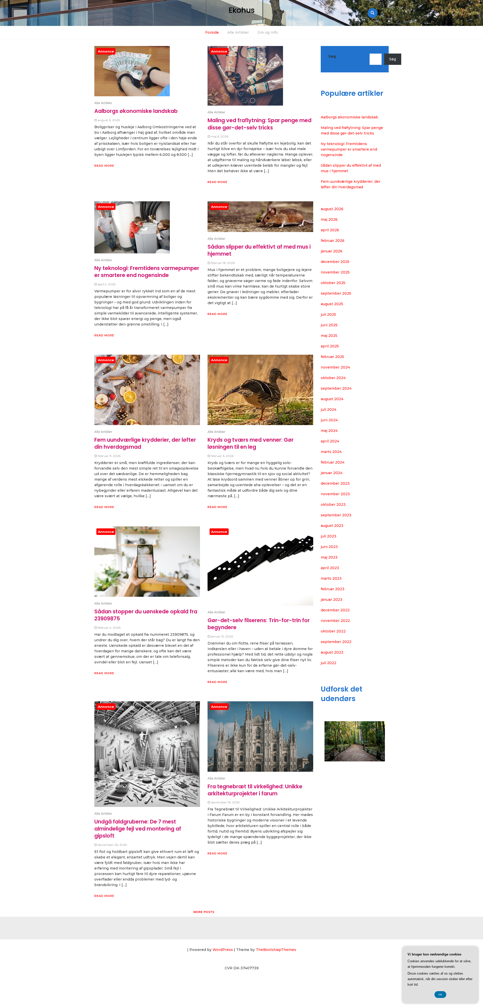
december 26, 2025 (112, 845)
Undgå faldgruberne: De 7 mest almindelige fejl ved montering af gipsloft (137, 829)
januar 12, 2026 (222, 636)
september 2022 (336, 641)
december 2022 (335, 610)
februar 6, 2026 (222, 456)
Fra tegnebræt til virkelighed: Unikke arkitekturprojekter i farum (255, 790)
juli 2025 (328, 314)
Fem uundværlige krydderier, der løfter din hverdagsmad (145, 443)
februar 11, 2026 (109, 456)
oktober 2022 (333, 631)
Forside (212, 32)
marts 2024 (331, 451)
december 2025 (335, 261)
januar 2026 (331, 251)
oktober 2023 (333, 504)
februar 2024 (332, 462)
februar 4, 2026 (109, 627)
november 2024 (335, 367)
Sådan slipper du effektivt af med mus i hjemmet (259, 250)
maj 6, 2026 (219, 136)
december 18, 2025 (225, 802)
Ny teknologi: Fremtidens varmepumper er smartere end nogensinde (146, 271)
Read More (104, 165)
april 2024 (330, 441)
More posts (203, 911)
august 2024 (332, 399)
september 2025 (336, 293)
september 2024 (336, 388)
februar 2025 (332, 356)
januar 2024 (331, 473)
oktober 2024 (333, 378)
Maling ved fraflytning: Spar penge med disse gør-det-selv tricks (259, 124)
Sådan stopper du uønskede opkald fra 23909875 (145, 615)
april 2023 (330, 568)
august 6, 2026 (109, 120)
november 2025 (335, 272)
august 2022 (332, 652)
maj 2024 (329, 430)
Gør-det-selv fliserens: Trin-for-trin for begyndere (259, 624)
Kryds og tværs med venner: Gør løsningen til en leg (251, 443)
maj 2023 (329, 557)
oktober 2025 (333, 283)
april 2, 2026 (106, 284)
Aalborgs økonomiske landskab (136, 111)
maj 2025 (329, 335)
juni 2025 (329, 325)
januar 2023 (331, 599)
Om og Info (267, 32)
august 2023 (332, 525)
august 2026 (332, 209)
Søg (332, 56)
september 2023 (336, 515)
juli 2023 (328, 536)
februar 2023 (332, 589)
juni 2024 (329, 420)
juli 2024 (328, 409)
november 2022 (335, 620)
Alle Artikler (238, 32)
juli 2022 (328, 663)
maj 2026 (329, 219)
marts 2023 (331, 578)
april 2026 (330, 230)
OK (440, 994)
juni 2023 (329, 546)
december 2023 (335, 483)
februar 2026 (332, 240)
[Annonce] (132, 75)
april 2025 (330, 346)
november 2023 (335, 494)
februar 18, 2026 (223, 263)
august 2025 (332, 304)
